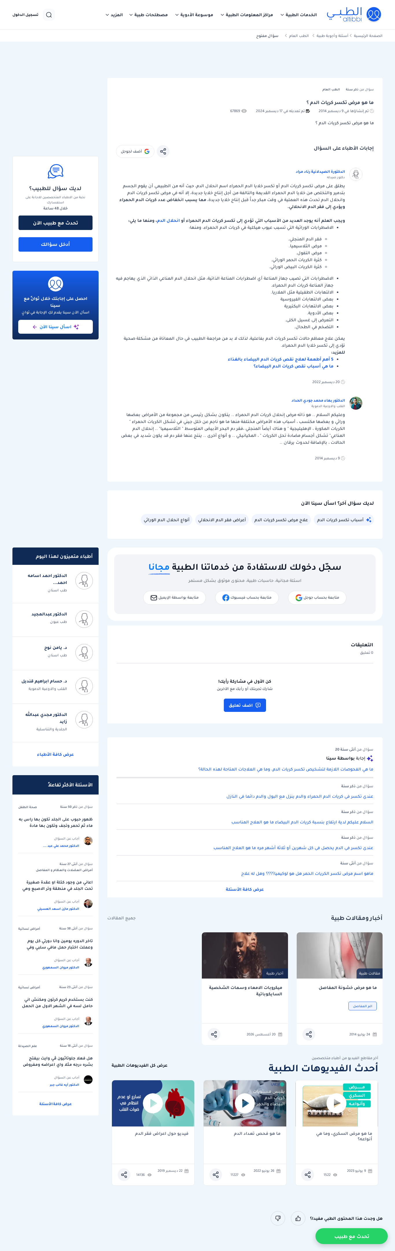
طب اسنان (57, 590)
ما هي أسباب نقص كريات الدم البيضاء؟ (293, 366)
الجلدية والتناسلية (51, 729)
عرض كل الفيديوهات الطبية (139, 1065)
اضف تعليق (241, 705)
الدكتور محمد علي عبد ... (61, 845)
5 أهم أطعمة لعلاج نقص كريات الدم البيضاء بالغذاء (280, 359)
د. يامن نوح (55, 647)
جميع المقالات (121, 918)
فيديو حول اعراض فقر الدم (162, 1134)
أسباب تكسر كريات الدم (340, 520)
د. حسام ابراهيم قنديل (44, 681)
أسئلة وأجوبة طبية (332, 35)
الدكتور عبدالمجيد (49, 613)
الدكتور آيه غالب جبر (64, 1084)
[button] (298, 15)
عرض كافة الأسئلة (245, 889)
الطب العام (299, 35)
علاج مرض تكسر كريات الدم (281, 520)
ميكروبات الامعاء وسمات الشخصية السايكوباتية (245, 990)
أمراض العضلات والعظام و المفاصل (64, 870)
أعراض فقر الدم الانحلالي (222, 520)
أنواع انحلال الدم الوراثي (166, 520)
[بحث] (49, 15)
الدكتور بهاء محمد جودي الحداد (318, 400)
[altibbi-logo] (354, 15)
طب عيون (58, 621)
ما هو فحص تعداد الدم (257, 1134)
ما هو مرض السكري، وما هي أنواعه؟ (344, 1136)
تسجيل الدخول (25, 15)
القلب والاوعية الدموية (48, 688)
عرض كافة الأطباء (55, 754)
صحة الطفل (27, 807)
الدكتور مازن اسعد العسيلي (58, 908)
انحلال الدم (168, 220)
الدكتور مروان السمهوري (60, 967)
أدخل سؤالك (55, 244)
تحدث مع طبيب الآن (55, 223)
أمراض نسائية (29, 928)
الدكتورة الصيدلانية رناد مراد (320, 171)
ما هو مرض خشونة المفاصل (348, 987)
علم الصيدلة (27, 1045)
